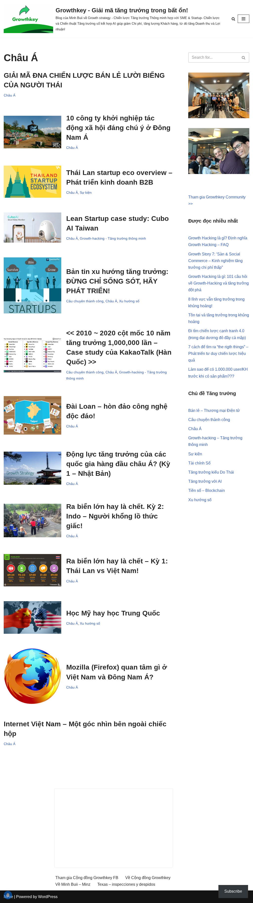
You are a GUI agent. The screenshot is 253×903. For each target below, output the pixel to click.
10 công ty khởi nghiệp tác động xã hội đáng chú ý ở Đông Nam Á (118, 127)
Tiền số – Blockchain (206, 490)
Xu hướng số (129, 301)
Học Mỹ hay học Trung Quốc (113, 613)
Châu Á (9, 95)
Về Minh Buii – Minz (72, 884)
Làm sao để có (201, 369)
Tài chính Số (199, 463)
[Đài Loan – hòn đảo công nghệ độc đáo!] (32, 415)
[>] (32, 355)
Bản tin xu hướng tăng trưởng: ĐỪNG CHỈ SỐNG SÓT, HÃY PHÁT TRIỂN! (117, 281)
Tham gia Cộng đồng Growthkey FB (86, 878)
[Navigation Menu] (243, 19)
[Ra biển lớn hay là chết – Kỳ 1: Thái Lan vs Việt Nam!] (32, 570)
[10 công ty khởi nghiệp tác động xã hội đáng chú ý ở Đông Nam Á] (32, 132)
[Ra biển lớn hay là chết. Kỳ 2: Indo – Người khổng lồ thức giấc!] (32, 520)
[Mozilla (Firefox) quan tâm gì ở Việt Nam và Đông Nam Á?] (32, 676)
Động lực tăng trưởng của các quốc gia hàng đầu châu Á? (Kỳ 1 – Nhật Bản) (118, 463)
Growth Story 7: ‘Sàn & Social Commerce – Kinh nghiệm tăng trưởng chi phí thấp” (215, 260)
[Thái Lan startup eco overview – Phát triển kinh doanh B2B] (32, 182)
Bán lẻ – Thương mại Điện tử (214, 410)
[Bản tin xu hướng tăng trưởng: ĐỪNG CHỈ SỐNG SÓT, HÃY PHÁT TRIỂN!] (32, 285)
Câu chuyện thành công (85, 301)
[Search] (233, 19)
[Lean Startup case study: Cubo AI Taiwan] (32, 227)
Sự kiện (86, 192)
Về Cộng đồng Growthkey (147, 878)
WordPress (48, 897)
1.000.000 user (228, 369)
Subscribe (233, 891)
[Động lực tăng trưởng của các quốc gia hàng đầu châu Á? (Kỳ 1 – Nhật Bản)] (32, 468)
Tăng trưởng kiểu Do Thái (211, 472)
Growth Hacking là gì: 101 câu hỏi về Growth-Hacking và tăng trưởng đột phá (218, 283)
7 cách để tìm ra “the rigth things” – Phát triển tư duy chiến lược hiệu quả (218, 353)
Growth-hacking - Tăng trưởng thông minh (113, 238)
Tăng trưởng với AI (205, 481)
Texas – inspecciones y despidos (126, 884)
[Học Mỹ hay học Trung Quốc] (32, 617)
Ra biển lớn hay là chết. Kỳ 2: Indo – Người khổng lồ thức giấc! (115, 516)
